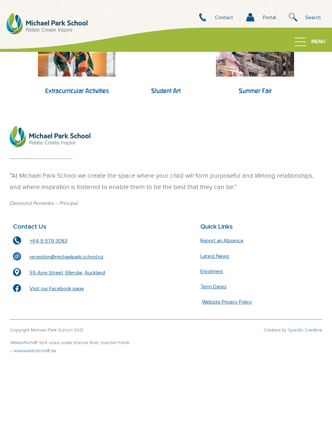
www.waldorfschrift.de (35, 351)
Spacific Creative (305, 330)
